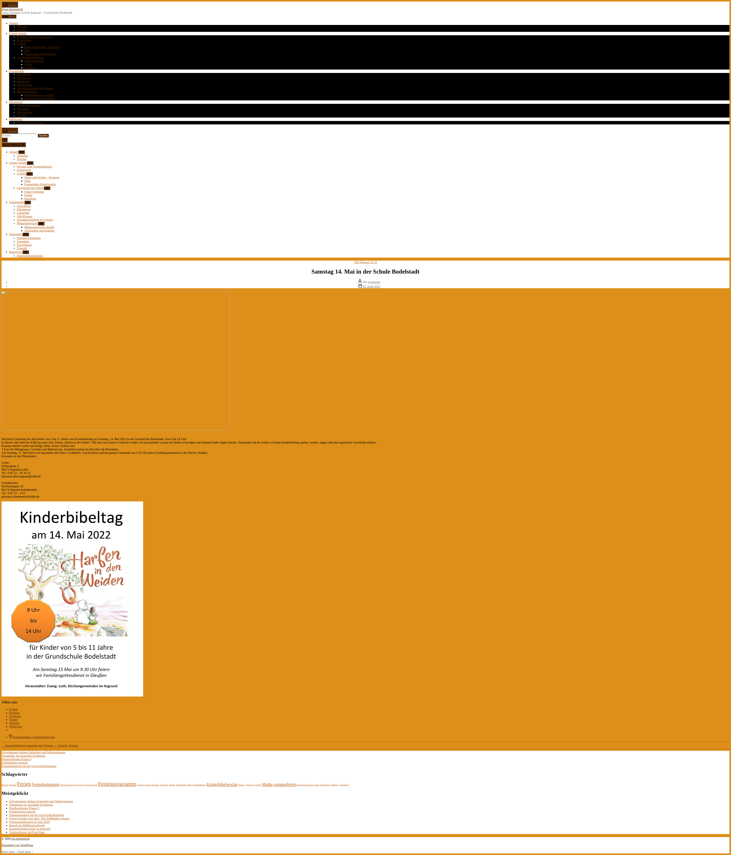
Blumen (5, 785)
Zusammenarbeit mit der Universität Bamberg (29, 766)
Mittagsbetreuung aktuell (39, 95)
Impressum (15, 119)
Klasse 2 (242, 785)
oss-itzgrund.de (20, 838)
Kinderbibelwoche (44, 737)
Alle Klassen (24, 84)
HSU (190, 785)
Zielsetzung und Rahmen (39, 98)
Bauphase (30, 67)
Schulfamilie (16, 71)
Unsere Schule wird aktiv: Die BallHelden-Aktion (39, 818)
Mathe (267, 784)
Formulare (23, 108)
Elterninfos (15, 102)
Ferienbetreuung (45, 784)
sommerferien (285, 784)
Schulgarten (24, 40)
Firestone (164, 785)
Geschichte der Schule (30, 57)
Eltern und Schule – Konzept (41, 47)
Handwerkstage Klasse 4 (16, 759)
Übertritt (22, 115)
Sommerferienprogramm (308, 785)
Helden (172, 785)
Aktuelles (22, 26)
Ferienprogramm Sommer (148, 785)
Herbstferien (181, 785)
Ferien (24, 784)
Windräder (344, 785)
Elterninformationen (29, 105)
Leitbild (21, 43)
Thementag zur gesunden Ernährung (23, 755)
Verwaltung (24, 74)
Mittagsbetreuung (27, 91)
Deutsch (12, 785)
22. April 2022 (371, 286)
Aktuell (13, 23)
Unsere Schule (18, 33)
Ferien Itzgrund (90, 785)
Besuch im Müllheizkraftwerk (27, 825)
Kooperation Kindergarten (40, 54)
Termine (22, 30)
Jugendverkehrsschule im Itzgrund (29, 828)
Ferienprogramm (117, 784)
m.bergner (374, 282)
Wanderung (325, 785)
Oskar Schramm (34, 60)
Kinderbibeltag (22, 737)
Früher (28, 64)
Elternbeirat (24, 78)
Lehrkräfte (23, 81)
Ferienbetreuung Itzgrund (71, 785)
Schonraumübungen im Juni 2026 (29, 822)
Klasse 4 (250, 785)
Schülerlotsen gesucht (15, 762)
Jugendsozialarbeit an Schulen (35, 88)
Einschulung (24, 112)
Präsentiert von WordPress (17, 845)
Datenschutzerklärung (30, 122)
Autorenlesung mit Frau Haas (27, 832)
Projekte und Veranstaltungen (34, 36)
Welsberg (335, 785)
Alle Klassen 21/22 (365, 262)
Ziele (27, 50)
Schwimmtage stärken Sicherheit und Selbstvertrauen (33, 752)
